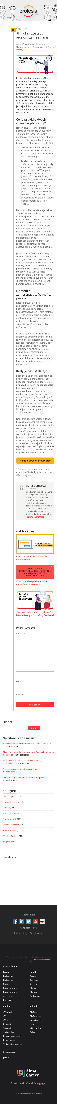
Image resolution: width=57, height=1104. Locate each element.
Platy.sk (33, 992)
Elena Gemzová (28, 44)
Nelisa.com (7, 1000)
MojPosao (34, 1012)
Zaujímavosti (8, 841)
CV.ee (5, 1020)
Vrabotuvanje (36, 1020)
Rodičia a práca (9, 830)
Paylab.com (35, 996)
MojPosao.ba (35, 1016)
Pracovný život (39, 47)
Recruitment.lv (9, 1040)
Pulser (33, 1032)
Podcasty (7, 807)
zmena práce (21, 49)
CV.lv (5, 1016)
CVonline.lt (7, 1012)
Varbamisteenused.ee (12, 1044)
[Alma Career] (28, 1073)
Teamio (33, 976)
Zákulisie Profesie (11, 836)
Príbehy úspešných (11, 824)
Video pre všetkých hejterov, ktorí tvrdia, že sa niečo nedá (33, 583)
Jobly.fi (6, 1057)
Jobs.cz (6, 972)
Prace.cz (6, 984)
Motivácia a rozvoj (24, 47)
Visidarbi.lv (7, 1028)
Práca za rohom (10, 988)
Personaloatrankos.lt (12, 1036)
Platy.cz (33, 988)
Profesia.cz (8, 980)
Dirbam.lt (7, 1024)
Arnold (33, 972)
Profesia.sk (8, 976)
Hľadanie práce (9, 796)
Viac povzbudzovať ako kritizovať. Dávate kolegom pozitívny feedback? (35, 614)
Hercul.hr (34, 1024)
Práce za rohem (10, 992)
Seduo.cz (34, 980)
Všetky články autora (35, 516)
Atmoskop (7, 996)
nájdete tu (29, 475)
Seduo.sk (34, 984)
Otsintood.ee (8, 1032)
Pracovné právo (10, 813)
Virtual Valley (35, 1028)
